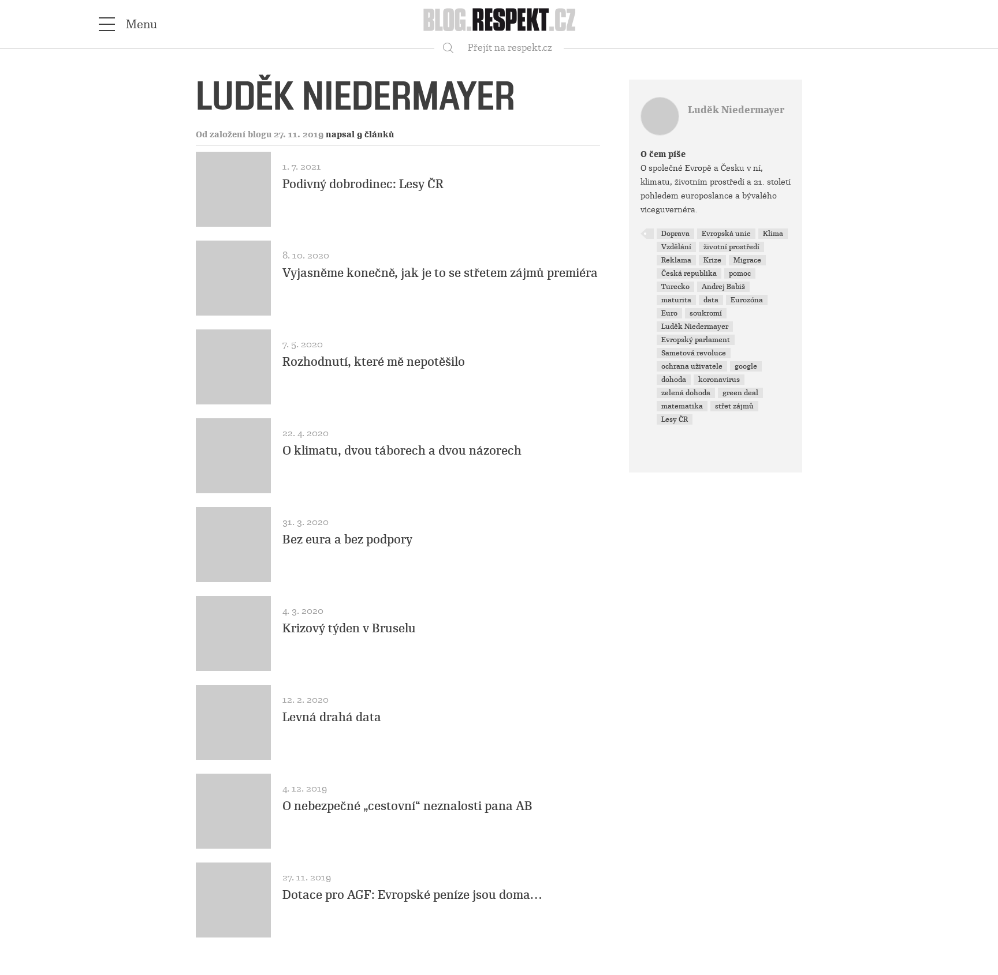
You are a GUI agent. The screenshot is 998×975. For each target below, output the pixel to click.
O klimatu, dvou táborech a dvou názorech (402, 450)
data (710, 300)
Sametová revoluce (693, 353)
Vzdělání (676, 247)
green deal (740, 392)
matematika (682, 406)
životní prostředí (731, 247)
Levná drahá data (331, 717)
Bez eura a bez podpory (347, 539)
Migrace (747, 260)
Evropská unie (726, 233)
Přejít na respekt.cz (510, 48)
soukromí (706, 313)
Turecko (675, 286)
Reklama (676, 260)
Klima (773, 233)
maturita (676, 300)
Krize (712, 260)
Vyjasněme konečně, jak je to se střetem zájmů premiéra (440, 272)
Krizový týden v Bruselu (349, 628)
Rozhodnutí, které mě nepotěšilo (373, 361)
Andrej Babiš (723, 286)
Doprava (675, 233)
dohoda (673, 379)
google (746, 366)
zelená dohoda (685, 392)
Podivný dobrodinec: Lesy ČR (363, 184)
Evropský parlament (695, 339)
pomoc (740, 273)
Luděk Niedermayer (736, 110)
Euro (669, 313)
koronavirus (719, 379)
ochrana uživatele (692, 366)
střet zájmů (734, 406)
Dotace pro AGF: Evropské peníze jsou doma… (412, 894)
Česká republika (689, 273)
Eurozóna (747, 300)
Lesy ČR (674, 419)
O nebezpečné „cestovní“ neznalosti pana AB (407, 805)
